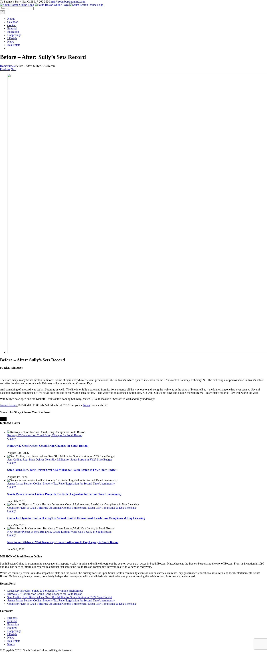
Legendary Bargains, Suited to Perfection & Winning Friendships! (45, 590)
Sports (11, 644)
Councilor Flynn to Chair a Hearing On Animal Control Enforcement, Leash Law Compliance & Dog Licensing (71, 507)
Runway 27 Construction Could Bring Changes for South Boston (44, 435)
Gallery (11, 438)
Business (12, 617)
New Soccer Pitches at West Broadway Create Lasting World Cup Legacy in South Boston (59, 531)
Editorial (12, 621)
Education (13, 624)
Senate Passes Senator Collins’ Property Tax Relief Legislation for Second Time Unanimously (61, 483)
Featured (12, 627)
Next (13, 69)
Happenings (14, 631)
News (86, 405)
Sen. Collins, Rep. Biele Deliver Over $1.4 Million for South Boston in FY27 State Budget (59, 459)
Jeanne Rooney (9, 405)
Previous (5, 69)
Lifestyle (12, 634)
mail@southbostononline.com (67, 1)
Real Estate (13, 640)
